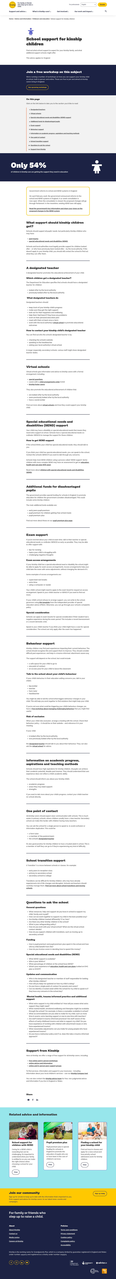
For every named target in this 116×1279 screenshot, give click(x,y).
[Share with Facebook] (33, 1100)
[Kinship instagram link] (16, 1262)
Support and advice (17, 11)
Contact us (13, 1234)
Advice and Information (23, 19)
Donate (102, 4)
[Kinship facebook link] (11, 1262)
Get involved (62, 11)
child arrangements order (50, 382)
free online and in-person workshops (43, 1061)
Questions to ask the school (40, 145)
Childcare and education (41, 19)
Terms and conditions (69, 1230)
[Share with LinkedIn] (37, 1100)
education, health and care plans (63, 966)
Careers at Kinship (16, 1241)
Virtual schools (36, 113)
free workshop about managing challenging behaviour (53, 709)
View (16, 1172)
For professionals (74, 4)
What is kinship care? (41, 11)
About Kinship (14, 1230)
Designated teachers (38, 109)
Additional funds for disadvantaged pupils (45, 121)
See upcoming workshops (37, 87)
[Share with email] (28, 1100)
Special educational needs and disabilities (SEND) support (51, 117)
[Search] (106, 12)
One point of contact (38, 137)
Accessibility (66, 1245)
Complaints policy (68, 1241)
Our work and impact (83, 11)
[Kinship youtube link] (27, 1262)
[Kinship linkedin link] (22, 1262)
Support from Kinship (38, 149)
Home (11, 19)
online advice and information (40, 1063)
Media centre (14, 1237)
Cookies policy (66, 1237)
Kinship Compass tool (79, 1073)
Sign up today (100, 1193)
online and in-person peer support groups (45, 1066)
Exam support (35, 125)
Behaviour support (37, 129)
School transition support (39, 141)
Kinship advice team (54, 1079)
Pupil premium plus (56, 1142)
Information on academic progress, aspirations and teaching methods (55, 133)
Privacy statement (68, 1234)
